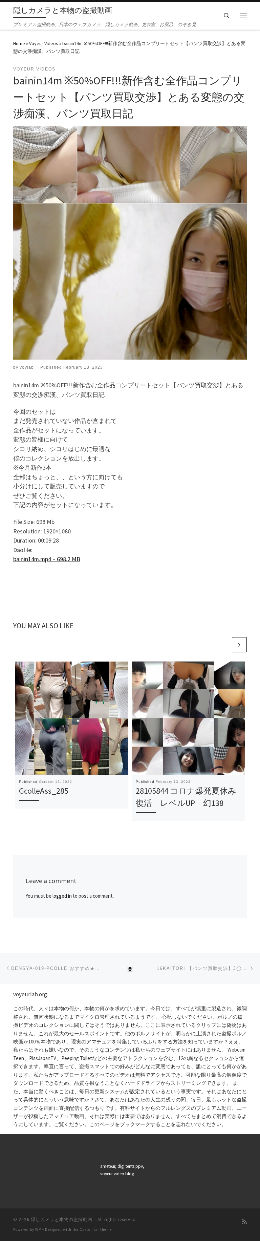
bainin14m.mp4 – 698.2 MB (46, 559)
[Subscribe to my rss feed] (244, 1222)
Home (19, 43)
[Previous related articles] (223, 644)
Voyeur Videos (43, 43)
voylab (27, 367)
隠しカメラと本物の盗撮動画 (61, 1219)
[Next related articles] (239, 644)
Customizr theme (96, 1229)
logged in (62, 896)
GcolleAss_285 (43, 791)
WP (38, 1229)
